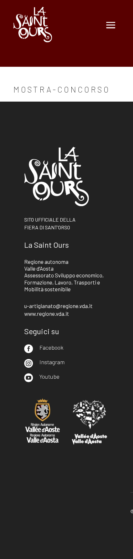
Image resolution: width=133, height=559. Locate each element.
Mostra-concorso (61, 89)
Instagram (52, 361)
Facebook (51, 347)
